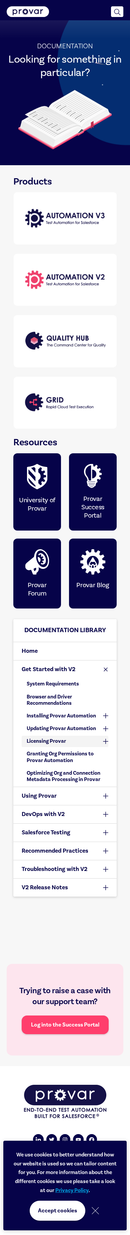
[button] (117, 11)
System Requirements (53, 683)
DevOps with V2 (43, 814)
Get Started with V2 (48, 669)
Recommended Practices (55, 851)
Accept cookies (57, 1210)
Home (30, 651)
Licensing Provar (46, 741)
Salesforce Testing (46, 832)
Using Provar (39, 796)
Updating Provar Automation (61, 728)
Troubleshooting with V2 (54, 869)
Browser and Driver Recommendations (49, 699)
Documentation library (65, 630)
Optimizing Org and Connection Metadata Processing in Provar (63, 776)
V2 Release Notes (45, 887)
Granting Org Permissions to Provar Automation (60, 756)
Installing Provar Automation (61, 715)
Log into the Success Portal (65, 1025)
